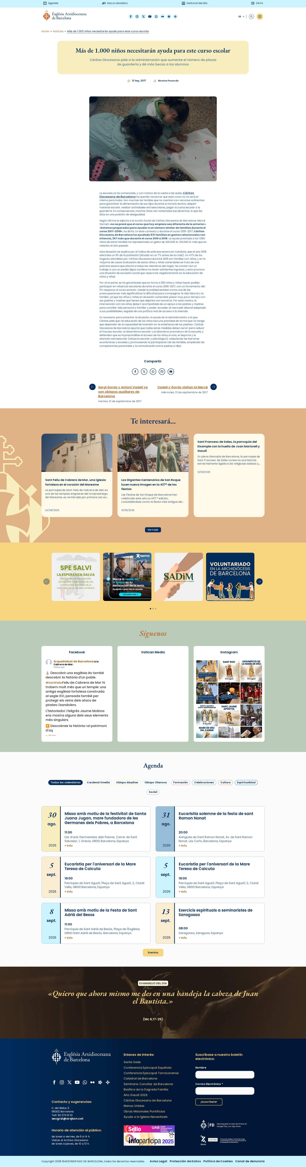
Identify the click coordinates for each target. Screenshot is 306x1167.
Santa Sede (132, 1062)
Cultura (225, 782)
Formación (180, 782)
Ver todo (153, 529)
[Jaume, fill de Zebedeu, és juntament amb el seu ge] (229, 715)
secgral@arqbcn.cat (67, 1119)
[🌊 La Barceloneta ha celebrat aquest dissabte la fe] (251, 715)
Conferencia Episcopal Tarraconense (151, 1073)
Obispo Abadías (127, 782)
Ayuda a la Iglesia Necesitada (145, 1117)
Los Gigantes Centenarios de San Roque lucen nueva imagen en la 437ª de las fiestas (150, 484)
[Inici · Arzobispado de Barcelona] (67, 16)
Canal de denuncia (250, 1161)
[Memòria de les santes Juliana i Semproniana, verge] (207, 715)
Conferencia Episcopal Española (147, 1068)
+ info (69, 846)
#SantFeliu (54, 683)
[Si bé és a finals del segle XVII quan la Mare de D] (207, 737)
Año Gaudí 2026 (135, 1095)
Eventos (153, 952)
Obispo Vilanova (156, 782)
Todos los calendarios (66, 782)
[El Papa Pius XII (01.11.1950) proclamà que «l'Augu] (251, 671)
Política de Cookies (218, 1161)
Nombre (200, 1067)
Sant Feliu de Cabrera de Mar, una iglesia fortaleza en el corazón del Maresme (75, 482)
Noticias (58, 31)
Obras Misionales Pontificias (144, 1111)
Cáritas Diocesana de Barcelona (148, 1100)
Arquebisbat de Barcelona (74, 661)
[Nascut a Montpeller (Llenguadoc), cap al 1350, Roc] (229, 671)
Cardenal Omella (98, 782)
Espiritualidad (246, 782)
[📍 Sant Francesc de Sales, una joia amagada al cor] (207, 693)
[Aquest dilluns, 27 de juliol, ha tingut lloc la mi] (251, 693)
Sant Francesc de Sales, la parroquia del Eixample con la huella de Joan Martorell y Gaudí (228, 446)
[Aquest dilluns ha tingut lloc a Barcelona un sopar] (229, 737)
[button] (259, 581)
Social (153, 792)
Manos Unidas (134, 1106)
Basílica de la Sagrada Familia (146, 1089)
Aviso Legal (158, 1161)
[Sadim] (76, 577)
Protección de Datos (185, 1161)
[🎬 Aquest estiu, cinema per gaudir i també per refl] (229, 693)
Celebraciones (204, 782)
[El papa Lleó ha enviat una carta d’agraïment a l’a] (251, 737)
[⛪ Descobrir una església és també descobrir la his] (207, 671)
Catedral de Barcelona (140, 1078)
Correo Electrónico (209, 1084)
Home (45, 31)
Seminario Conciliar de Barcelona (148, 1084)
